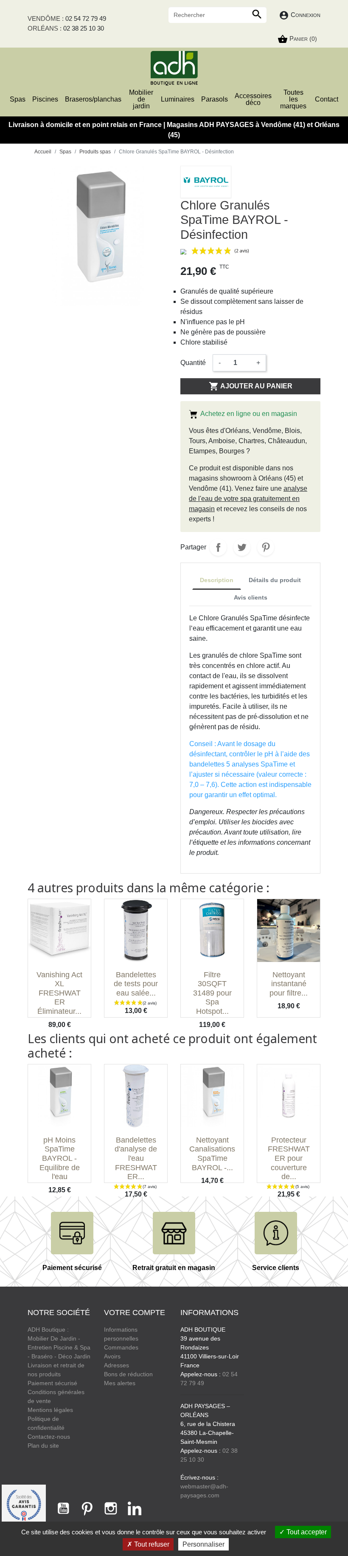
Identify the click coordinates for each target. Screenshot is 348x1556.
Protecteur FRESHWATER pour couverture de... (289, 1158)
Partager (218, 547)
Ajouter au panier (250, 386)
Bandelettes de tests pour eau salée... (136, 983)
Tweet (241, 547)
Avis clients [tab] (250, 597)
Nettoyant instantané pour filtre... (288, 983)
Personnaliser (203, 1544)
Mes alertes (119, 1383)
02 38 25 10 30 (83, 28)
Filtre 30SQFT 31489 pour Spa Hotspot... (212, 993)
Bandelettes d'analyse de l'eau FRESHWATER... (136, 1158)
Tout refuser (150, 1544)
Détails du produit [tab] (275, 580)
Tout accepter (306, 1532)
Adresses (116, 1365)
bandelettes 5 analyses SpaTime (238, 764)
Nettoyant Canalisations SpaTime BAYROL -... (212, 1154)
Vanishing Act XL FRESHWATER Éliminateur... (59, 993)
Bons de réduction (128, 1374)
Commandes (121, 1347)
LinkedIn (134, 1508)
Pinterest (265, 547)
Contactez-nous (49, 1436)
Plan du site (43, 1445)
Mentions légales (50, 1409)
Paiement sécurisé (52, 1383)
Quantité (193, 362)
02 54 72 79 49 (85, 18)
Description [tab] (216, 580)
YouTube (63, 1508)
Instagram (110, 1508)
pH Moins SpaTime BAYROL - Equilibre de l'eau (59, 1158)
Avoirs (112, 1356)
